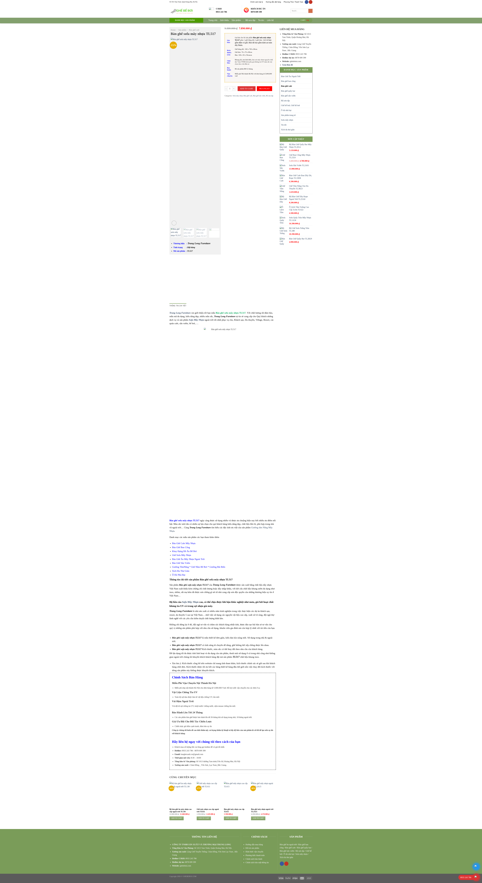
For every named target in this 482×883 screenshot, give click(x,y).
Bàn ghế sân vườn (259, 96)
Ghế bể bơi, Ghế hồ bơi (290, 105)
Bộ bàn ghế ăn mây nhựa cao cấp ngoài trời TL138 (180, 810)
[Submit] (310, 11)
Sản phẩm (236, 20)
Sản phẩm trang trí (288, 115)
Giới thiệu (224, 20)
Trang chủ (212, 20)
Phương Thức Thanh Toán (293, 2)
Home (173, 30)
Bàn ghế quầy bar (288, 91)
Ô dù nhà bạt (286, 110)
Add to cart (246, 89)
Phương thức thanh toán (255, 855)
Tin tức (261, 20)
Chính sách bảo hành (254, 859)
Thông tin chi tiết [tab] (177, 306)
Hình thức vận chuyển (254, 852)
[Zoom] (174, 223)
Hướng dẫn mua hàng (254, 844)
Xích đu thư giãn (287, 130)
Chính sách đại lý (256, 2)
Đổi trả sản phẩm (252, 848)
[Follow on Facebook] (306, 2)
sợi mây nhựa (259, 60)
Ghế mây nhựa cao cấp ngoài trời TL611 (208, 810)
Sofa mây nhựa (238, 96)
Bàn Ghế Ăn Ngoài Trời (290, 76)
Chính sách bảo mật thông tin (257, 862)
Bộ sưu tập (250, 20)
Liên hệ (270, 20)
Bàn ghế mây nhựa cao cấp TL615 (234, 810)
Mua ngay (264, 89)
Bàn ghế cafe (194, 30)
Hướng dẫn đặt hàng (273, 2)
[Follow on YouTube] (310, 2)
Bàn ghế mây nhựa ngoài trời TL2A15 (262, 810)
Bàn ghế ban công (288, 81)
